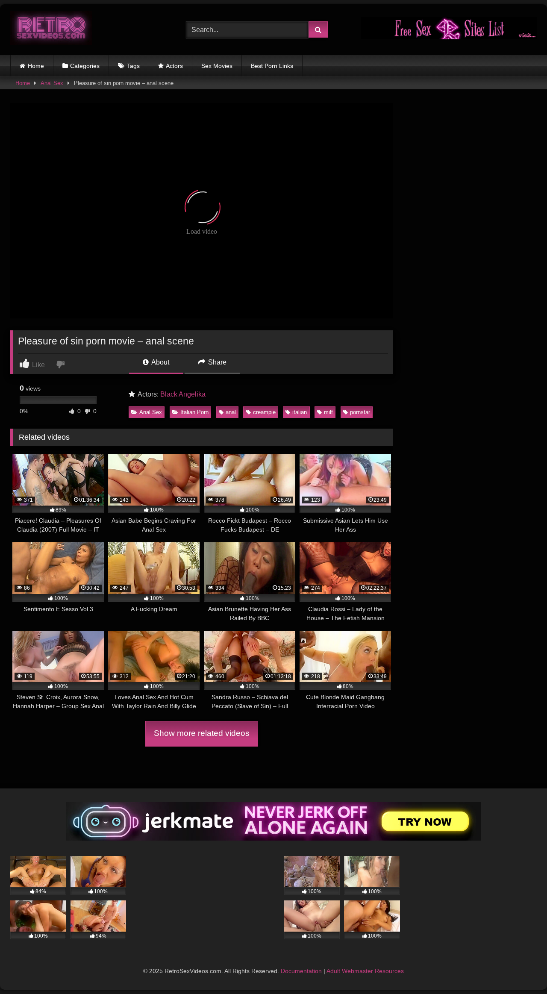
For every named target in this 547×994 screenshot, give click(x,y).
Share (216, 362)
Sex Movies (216, 65)
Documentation (301, 971)
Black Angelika (183, 394)
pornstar (360, 412)
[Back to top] (520, 968)
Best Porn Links (272, 65)
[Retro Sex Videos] (51, 29)
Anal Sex (52, 83)
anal (231, 412)
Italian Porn (194, 412)
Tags (133, 65)
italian (299, 412)
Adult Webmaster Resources (365, 971)
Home (36, 65)
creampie (264, 412)
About (159, 362)
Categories (85, 65)
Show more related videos (202, 733)
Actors (174, 65)
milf (328, 412)
